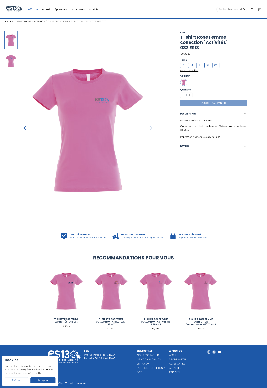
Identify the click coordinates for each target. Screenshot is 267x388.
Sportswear (61, 9)
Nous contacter (148, 355)
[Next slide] (151, 128)
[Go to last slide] (25, 128)
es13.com (33, 9)
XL (208, 65)
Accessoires (78, 9)
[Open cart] (260, 9)
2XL (216, 65)
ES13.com (174, 372)
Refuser (16, 380)
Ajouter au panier (214, 103)
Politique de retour (151, 368)
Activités (93, 9)
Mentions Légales (149, 359)
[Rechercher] (244, 9)
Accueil (46, 9)
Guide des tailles (189, 70)
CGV (139, 372)
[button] (11, 40)
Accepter (43, 380)
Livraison (143, 363)
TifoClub (59, 383)
